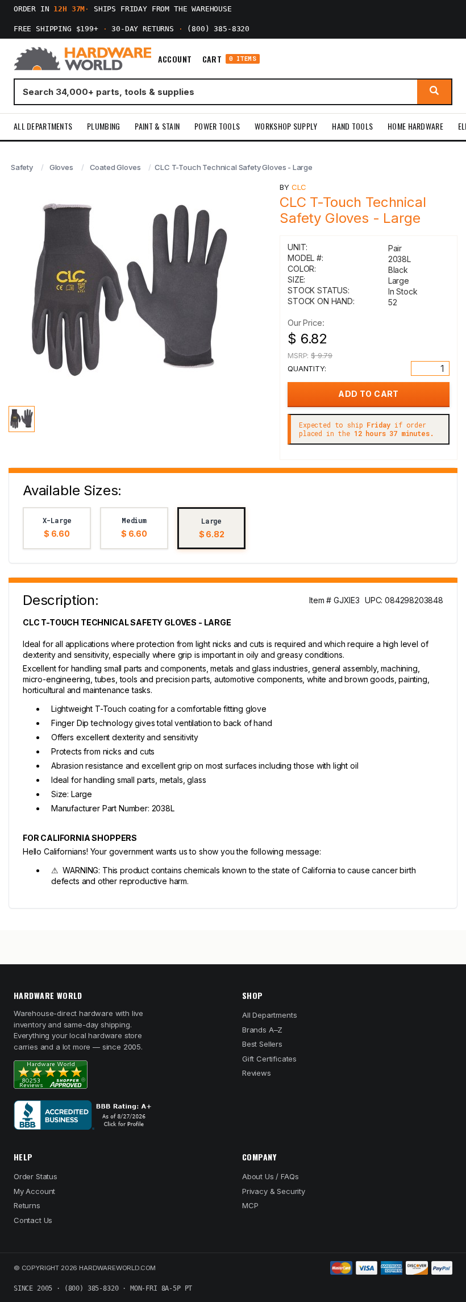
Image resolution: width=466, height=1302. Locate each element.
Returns (27, 1205)
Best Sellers (262, 1043)
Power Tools (217, 126)
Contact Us (33, 1220)
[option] (57, 528)
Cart (229, 59)
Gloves (61, 167)
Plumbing (103, 126)
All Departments (43, 126)
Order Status (35, 1176)
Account (175, 59)
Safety (22, 167)
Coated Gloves (115, 167)
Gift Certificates (269, 1058)
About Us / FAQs (270, 1176)
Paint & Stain (157, 126)
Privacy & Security (273, 1191)
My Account (34, 1191)
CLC (299, 187)
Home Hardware (415, 126)
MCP (250, 1205)
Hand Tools (352, 126)
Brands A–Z (262, 1029)
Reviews (256, 1072)
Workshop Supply (286, 126)
